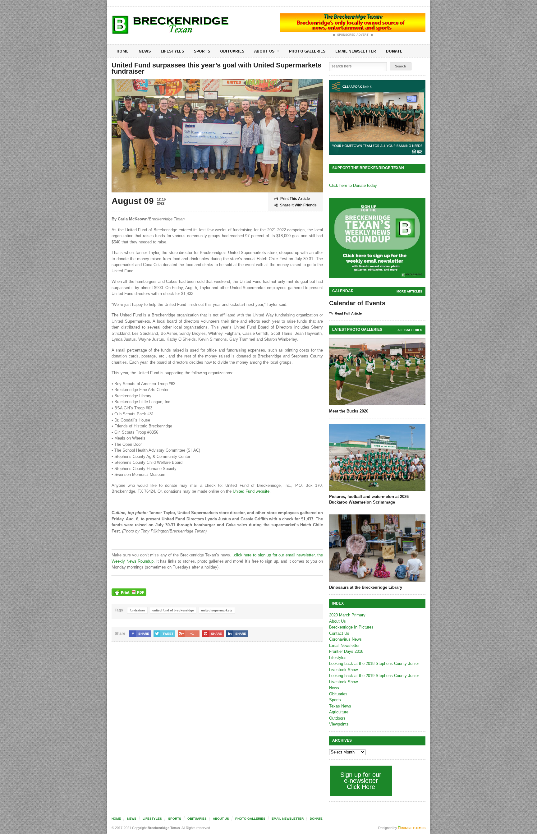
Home (123, 51)
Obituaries (232, 51)
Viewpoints (339, 724)
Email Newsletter (355, 51)
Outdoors (337, 718)
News (145, 51)
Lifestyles (172, 51)
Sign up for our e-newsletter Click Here (360, 780)
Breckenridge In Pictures (351, 627)
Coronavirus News (345, 639)
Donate (394, 51)
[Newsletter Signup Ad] (377, 238)
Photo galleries (307, 51)
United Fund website (251, 491)
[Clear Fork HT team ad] (377, 117)
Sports (202, 51)
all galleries (409, 330)
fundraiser (137, 610)
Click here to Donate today (353, 185)
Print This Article (295, 198)
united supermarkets (216, 610)
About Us (264, 51)
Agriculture (338, 712)
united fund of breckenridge (173, 610)
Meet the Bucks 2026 (348, 411)
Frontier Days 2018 (346, 651)
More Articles (409, 291)
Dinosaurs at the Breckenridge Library (365, 587)
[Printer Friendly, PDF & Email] (129, 592)
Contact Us (339, 633)
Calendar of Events (357, 303)
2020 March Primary (347, 615)
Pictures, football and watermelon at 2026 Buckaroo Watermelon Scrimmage (369, 499)
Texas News (340, 706)
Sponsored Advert (353, 34)
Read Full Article (348, 313)
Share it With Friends (298, 205)
